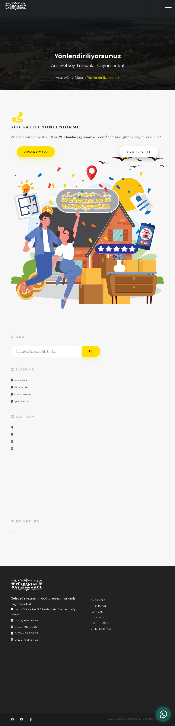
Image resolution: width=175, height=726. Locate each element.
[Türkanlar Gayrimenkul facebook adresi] (12, 719)
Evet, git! (139, 151)
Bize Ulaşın (100, 623)
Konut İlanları (22, 394)
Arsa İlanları (21, 380)
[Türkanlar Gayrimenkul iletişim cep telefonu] (12, 441)
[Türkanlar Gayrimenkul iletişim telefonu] (12, 434)
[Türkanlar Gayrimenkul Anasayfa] (27, 584)
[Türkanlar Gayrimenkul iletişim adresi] (12, 427)
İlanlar (97, 611)
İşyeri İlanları (21, 401)
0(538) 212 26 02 (26, 626)
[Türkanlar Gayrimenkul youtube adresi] (21, 719)
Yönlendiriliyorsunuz (103, 78)
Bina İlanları (21, 387)
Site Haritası (101, 628)
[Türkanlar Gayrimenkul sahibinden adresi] (30, 719)
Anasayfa (63, 78)
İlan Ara (97, 617)
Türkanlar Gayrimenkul (15, 7)
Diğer (78, 78)
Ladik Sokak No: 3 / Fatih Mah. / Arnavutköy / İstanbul (44, 612)
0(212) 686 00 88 (26, 620)
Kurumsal (99, 606)
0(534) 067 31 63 (26, 633)
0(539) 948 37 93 (26, 639)
